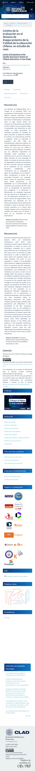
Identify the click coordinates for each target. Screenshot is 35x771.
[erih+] (18, 544)
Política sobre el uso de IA (12, 441)
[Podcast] (17, 402)
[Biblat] (18, 525)
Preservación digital (10, 434)
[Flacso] (9, 525)
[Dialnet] (9, 544)
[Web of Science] (18, 516)
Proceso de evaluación (11, 428)
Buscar (31, 16)
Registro (21, 2)
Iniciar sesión (30, 2)
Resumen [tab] (7, 89)
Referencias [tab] (24, 93)
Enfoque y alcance (10, 422)
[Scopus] (18, 535)
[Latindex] (9, 506)
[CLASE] (9, 516)
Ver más (6, 617)
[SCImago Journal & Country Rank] (15, 576)
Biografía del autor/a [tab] (10, 93)
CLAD (6, 2)
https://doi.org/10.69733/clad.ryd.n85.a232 (16, 65)
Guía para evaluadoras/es (12, 476)
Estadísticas (8, 444)
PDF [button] (5, 82)
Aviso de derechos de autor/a (13, 463)
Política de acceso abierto (12, 431)
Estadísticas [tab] (17, 89)
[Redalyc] (18, 506)
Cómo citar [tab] (7, 97)
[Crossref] (9, 562)
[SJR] (9, 535)
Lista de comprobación (11, 460)
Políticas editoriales (10, 425)
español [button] (13, 2)
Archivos (12, 23)
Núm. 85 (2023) (22, 23)
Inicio (6, 23)
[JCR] (9, 554)
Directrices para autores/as (13, 457)
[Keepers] (18, 554)
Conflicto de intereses (11, 479)
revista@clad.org (11, 741)
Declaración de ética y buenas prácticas (16, 437)
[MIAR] (9, 496)
